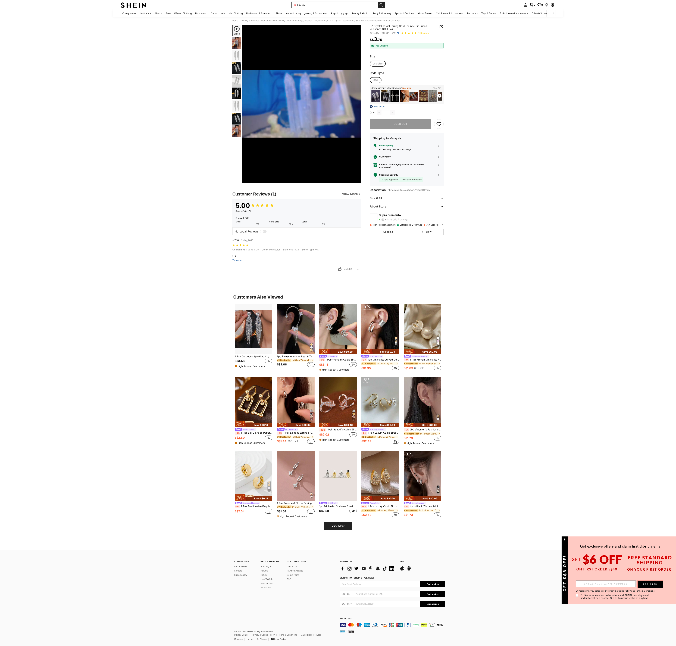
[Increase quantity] (392, 112)
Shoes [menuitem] (279, 13)
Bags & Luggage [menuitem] (339, 13)
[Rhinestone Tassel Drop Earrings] (385, 96)
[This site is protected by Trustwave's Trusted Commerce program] (342, 631)
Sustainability (240, 575)
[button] (546, 5)
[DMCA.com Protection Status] (351, 631)
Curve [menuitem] (214, 13)
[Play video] (301, 104)
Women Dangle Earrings (316, 20)
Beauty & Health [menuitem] (360, 13)
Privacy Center (241, 635)
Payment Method (295, 571)
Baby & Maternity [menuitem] (382, 13)
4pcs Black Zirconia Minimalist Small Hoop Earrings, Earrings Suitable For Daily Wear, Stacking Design (422, 506)
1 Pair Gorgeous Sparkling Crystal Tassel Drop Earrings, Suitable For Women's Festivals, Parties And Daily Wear (253, 356)
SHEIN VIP (266, 587)
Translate (237, 260)
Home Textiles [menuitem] (425, 13)
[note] (250, 366)
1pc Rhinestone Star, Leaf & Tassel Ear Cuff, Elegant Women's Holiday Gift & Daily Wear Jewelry (296, 356)
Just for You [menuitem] (146, 13)
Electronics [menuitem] (472, 13)
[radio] (378, 64)
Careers (238, 571)
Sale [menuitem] (168, 13)
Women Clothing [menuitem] (183, 13)
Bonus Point (293, 575)
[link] (532, 5)
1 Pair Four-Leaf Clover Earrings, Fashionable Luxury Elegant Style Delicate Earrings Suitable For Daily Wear (296, 503)
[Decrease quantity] (379, 112)
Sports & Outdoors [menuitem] (404, 13)
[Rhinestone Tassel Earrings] (375, 96)
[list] (368, 568)
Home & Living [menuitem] (293, 13)
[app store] (402, 570)
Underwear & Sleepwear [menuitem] (259, 13)
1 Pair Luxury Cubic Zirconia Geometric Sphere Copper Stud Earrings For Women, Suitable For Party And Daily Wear (380, 432)
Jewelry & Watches (249, 20)
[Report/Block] (359, 269)
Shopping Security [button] (388, 175)
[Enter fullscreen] (357, 180)
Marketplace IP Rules (311, 635)
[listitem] (375, 96)
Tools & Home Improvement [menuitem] (514, 13)
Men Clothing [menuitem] (236, 13)
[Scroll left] (549, 13)
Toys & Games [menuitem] (488, 13)
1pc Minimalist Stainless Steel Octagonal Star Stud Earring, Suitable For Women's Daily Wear (338, 506)
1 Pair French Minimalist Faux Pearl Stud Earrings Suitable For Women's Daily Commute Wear (422, 359)
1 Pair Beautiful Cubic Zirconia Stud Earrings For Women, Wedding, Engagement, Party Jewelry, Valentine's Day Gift (338, 429)
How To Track (267, 583)
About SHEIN (240, 566)
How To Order (267, 579)
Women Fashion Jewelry (273, 20)
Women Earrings (295, 20)
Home (235, 20)
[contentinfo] (392, 625)
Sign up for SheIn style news (357, 578)
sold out (400, 124)
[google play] (408, 570)
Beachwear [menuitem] (201, 13)
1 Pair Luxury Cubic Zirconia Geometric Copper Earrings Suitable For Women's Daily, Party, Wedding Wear (380, 506)
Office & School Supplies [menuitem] (544, 13)
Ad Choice (262, 639)
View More (338, 525)
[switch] (263, 231)
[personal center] (525, 5)
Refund (264, 575)
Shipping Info (267, 566)
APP (402, 562)
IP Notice (238, 639)
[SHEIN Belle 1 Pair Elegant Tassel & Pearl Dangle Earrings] (404, 96)
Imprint (249, 639)
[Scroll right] (553, 13)
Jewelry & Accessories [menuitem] (315, 13)
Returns (264, 571)
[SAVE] (439, 124)
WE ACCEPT (346, 619)
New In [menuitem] (158, 13)
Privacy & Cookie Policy (263, 635)
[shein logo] (133, 5)
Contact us (292, 566)
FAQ (289, 579)
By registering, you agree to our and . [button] (615, 591)
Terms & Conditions (287, 635)
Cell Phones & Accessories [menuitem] (449, 13)
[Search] (381, 5)
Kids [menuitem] (223, 13)
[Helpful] (340, 269)
